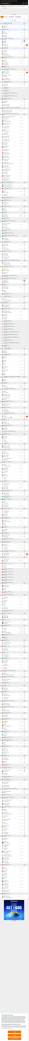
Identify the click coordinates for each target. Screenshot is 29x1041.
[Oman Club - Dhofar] (14, 601)
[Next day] (26, 24)
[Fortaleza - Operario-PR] (14, 219)
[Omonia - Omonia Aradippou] (14, 303)
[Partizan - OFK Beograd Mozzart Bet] (14, 677)
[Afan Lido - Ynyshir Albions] (14, 845)
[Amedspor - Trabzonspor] (14, 762)
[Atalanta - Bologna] (14, 39)
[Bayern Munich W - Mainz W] (14, 408)
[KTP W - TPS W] (14, 383)
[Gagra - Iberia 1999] (14, 395)
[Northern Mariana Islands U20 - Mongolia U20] (14, 120)
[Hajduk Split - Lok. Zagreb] (14, 291)
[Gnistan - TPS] (14, 364)
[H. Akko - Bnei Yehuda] (14, 456)
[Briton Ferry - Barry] (14, 820)
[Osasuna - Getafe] (14, 54)
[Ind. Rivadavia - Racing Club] (14, 76)
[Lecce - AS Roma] (14, 36)
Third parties (22, 1022)
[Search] (24, 3)
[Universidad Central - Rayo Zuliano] (14, 804)
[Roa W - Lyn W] (14, 592)
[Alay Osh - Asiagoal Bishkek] (14, 524)
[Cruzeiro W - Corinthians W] (14, 242)
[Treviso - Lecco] (14, 481)
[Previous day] (2, 24)
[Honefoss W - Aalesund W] (14, 589)
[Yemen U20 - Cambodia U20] (14, 160)
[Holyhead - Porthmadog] (14, 887)
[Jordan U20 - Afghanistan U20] (14, 169)
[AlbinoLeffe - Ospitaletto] (14, 472)
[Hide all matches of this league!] (27, 27)
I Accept (14, 1031)
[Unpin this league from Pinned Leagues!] (11, 27)
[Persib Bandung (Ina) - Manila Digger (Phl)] (14, 114)
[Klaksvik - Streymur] (14, 355)
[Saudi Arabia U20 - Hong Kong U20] (14, 179)
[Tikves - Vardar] (14, 569)
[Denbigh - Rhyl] (14, 881)
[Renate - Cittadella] (14, 478)
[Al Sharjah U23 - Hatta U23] (14, 786)
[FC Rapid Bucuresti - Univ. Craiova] (14, 646)
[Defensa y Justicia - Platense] (14, 79)
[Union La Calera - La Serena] (14, 261)
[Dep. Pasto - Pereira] (14, 276)
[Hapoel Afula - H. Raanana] (14, 459)
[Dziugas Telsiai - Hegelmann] (14, 539)
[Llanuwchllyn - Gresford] (14, 891)
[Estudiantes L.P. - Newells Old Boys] (14, 82)
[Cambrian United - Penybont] (14, 823)
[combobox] (14, 24)
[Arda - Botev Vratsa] (14, 251)
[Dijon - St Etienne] (14, 389)
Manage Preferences (14, 1038)
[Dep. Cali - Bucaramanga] (14, 273)
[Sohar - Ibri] (14, 608)
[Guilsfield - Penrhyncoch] (14, 884)
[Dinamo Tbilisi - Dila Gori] (14, 402)
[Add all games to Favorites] (1, 27)
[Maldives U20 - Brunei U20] (14, 163)
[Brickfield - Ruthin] (14, 874)
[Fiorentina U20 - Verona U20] (14, 487)
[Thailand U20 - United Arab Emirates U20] (14, 166)
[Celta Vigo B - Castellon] (14, 701)
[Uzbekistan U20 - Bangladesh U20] (14, 173)
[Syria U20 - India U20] (14, 147)
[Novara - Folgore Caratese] (14, 468)
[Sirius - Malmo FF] (14, 732)
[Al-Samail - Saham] (14, 604)
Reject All (14, 1035)
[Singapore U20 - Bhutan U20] (14, 153)
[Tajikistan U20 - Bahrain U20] (14, 183)
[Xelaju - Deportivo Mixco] (14, 420)
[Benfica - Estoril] (14, 632)
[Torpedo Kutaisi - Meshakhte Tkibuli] (14, 398)
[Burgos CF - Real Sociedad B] (14, 698)
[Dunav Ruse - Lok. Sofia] (14, 248)
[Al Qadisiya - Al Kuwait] (14, 518)
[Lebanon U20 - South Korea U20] (14, 143)
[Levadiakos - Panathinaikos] (14, 414)
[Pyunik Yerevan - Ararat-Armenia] (14, 108)
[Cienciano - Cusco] (14, 620)
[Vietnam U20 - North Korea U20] (14, 156)
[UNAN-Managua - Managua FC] (14, 557)
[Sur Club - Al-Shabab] (14, 611)
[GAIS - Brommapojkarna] (14, 728)
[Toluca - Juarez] (14, 45)
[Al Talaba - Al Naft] (14, 440)
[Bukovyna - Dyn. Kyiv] (14, 777)
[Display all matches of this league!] (27, 70)
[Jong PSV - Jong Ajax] (14, 551)
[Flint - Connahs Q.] (14, 826)
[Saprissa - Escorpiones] (14, 285)
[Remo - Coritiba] (14, 213)
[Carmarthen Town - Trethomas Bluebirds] (14, 858)
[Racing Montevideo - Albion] (14, 795)
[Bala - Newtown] (14, 871)
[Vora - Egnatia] (14, 64)
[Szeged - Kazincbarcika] (14, 426)
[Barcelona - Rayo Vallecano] (14, 58)
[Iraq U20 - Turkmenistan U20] (14, 124)
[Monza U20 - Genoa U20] (14, 491)
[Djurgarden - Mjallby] (14, 725)
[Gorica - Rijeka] (14, 294)
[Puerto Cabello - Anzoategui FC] (14, 807)
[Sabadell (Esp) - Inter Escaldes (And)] (14, 900)
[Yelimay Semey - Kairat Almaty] (14, 497)
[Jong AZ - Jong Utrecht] (14, 548)
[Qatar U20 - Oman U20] (14, 176)
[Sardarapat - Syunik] (14, 105)
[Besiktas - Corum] (14, 765)
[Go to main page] (7, 3)
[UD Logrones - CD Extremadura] (14, 707)
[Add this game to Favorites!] (1, 30)
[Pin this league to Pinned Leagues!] (13, 61)
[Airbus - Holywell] (14, 813)
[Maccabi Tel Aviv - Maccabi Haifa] (14, 450)
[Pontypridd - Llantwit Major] (14, 865)
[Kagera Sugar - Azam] (14, 756)
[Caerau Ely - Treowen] (14, 852)
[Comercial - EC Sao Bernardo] (14, 231)
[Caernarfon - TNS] (14, 833)
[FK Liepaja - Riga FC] (14, 533)
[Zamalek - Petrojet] (14, 321)
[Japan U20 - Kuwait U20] (14, 137)
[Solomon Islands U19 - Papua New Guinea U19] (14, 189)
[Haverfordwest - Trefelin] (14, 829)
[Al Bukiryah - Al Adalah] (14, 664)
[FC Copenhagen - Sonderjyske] (14, 309)
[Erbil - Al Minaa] (14, 444)
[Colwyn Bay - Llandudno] (14, 836)
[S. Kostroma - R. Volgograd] (14, 658)
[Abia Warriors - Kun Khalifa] (14, 563)
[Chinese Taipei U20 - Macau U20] (14, 127)
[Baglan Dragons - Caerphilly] (14, 849)
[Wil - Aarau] (14, 746)
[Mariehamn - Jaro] (14, 374)
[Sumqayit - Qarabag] (14, 198)
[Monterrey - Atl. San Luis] (14, 48)
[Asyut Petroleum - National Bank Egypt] (14, 315)
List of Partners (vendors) (6, 1028)
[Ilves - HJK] (14, 367)
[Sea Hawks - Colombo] (14, 719)
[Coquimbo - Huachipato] (14, 257)
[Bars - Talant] (14, 527)
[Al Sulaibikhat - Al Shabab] (14, 515)
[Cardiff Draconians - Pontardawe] (14, 855)
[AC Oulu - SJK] (14, 361)
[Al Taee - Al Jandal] (14, 671)
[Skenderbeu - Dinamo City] (14, 67)
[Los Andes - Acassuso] (14, 88)
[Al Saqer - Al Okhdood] (14, 668)
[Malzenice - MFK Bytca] (14, 692)
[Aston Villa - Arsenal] (14, 30)
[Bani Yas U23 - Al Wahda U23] (14, 789)
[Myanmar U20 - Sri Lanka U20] (14, 140)
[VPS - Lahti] (14, 377)
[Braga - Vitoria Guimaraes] (14, 635)
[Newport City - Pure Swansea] (14, 862)
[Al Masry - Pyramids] (14, 318)
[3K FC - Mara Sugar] (14, 505)
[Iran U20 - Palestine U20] (14, 133)
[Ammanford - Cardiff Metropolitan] (14, 816)
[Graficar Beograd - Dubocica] (14, 683)
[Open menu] (26, 3)
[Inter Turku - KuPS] (14, 371)
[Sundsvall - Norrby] (14, 738)
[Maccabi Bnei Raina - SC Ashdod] (14, 462)
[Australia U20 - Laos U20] (14, 150)
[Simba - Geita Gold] (14, 752)
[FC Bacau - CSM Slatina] (14, 652)
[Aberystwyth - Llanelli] (14, 842)
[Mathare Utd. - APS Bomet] (14, 509)
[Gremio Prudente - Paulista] (14, 227)
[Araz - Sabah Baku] (14, 195)
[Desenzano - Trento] (14, 475)
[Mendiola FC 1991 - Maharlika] (14, 626)
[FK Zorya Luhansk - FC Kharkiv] (14, 774)
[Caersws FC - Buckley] (14, 877)
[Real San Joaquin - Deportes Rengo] (14, 267)
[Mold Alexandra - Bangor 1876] (14, 894)
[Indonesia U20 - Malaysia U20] (14, 130)
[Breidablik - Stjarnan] (14, 432)
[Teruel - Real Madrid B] (14, 713)
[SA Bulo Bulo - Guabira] (14, 207)
